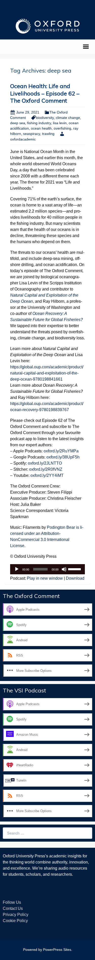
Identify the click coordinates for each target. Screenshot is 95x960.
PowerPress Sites (57, 950)
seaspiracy (31, 134)
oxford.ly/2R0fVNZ (45, 469)
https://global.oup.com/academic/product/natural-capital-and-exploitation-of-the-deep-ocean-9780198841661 (46, 373)
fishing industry (39, 123)
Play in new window (45, 578)
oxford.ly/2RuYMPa (61, 451)
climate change (68, 118)
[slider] (75, 568)
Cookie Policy (15, 921)
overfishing (62, 128)
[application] (47, 569)
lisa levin (60, 123)
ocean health (41, 128)
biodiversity (45, 118)
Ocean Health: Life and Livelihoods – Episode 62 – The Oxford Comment (44, 93)
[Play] (16, 569)
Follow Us (12, 902)
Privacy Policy (15, 914)
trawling (48, 134)
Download (75, 578)
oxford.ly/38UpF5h (63, 457)
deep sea (17, 123)
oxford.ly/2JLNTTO (45, 463)
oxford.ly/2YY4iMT (47, 475)
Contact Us (13, 908)
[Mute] (64, 569)
